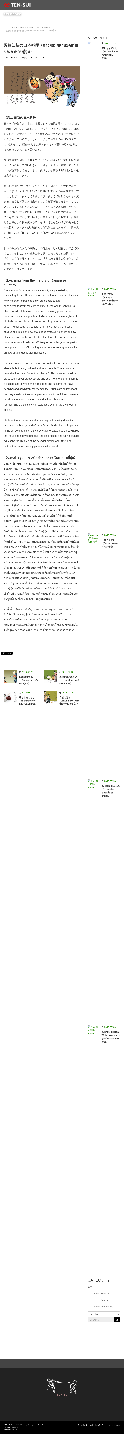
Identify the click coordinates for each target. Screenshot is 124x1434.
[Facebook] (102, 1362)
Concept (22, 57)
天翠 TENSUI (95, 1425)
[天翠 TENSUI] (17, 5)
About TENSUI (10, 57)
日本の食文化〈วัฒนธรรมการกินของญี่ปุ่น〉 (29, 680)
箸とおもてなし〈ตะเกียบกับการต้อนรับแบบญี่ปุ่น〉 (28, 700)
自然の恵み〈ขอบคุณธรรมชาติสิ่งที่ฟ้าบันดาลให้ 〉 (69, 700)
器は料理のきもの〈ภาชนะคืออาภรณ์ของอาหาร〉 (69, 680)
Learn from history (36, 57)
